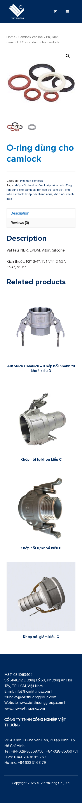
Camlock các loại (30, 37)
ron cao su (44, 189)
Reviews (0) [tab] (19, 222)
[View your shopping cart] (55, 11)
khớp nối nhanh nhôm (29, 185)
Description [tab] (19, 213)
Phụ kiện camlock (31, 180)
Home (11, 37)
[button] (68, 56)
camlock (57, 189)
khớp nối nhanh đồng (58, 185)
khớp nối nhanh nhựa (38, 194)
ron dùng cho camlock (21, 189)
